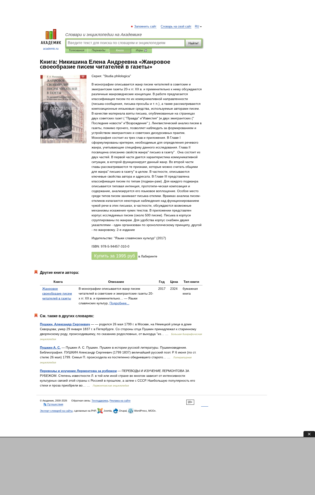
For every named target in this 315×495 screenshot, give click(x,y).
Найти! (193, 43)
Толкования (76, 50)
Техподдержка (100, 400)
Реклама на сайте (120, 400)
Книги (120, 50)
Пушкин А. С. (50, 347)
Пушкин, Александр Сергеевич (65, 324)
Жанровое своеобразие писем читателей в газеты (57, 293)
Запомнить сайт (145, 26)
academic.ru (51, 48)
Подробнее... (119, 303)
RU (197, 26)
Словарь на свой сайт (176, 26)
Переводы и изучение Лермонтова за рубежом (78, 371)
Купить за (114, 255)
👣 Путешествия (53, 404)
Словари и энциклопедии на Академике (103, 34)
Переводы (98, 50)
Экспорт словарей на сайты (56, 410)
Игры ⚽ (141, 50)
